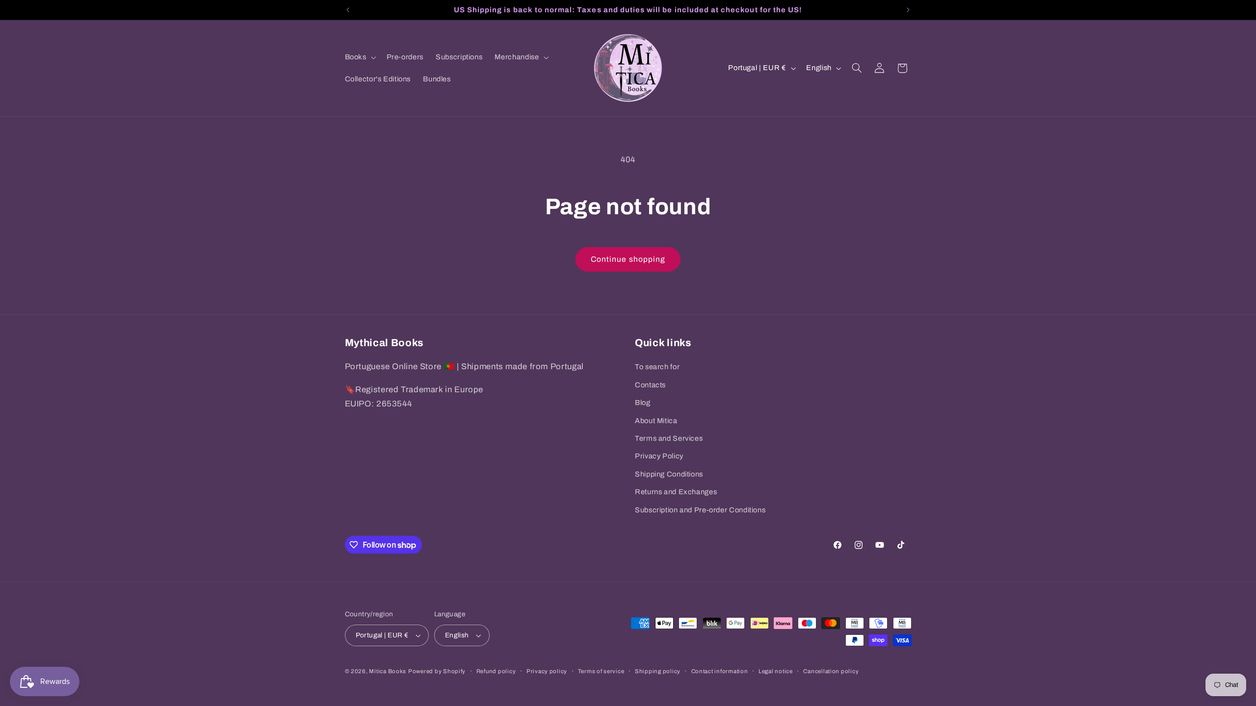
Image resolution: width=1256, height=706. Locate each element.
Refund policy (496, 671)
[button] (359, 57)
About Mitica (656, 421)
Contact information (719, 671)
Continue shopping (628, 259)
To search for (657, 367)
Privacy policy (546, 671)
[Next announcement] (908, 10)
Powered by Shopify (437, 671)
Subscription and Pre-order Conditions (700, 510)
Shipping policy (657, 671)
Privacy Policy (659, 456)
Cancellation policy (831, 671)
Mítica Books (387, 671)
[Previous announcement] (348, 10)
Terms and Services (669, 438)
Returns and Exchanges (676, 492)
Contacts (650, 385)
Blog (643, 402)
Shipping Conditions (669, 474)
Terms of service (601, 671)
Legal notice (776, 671)
